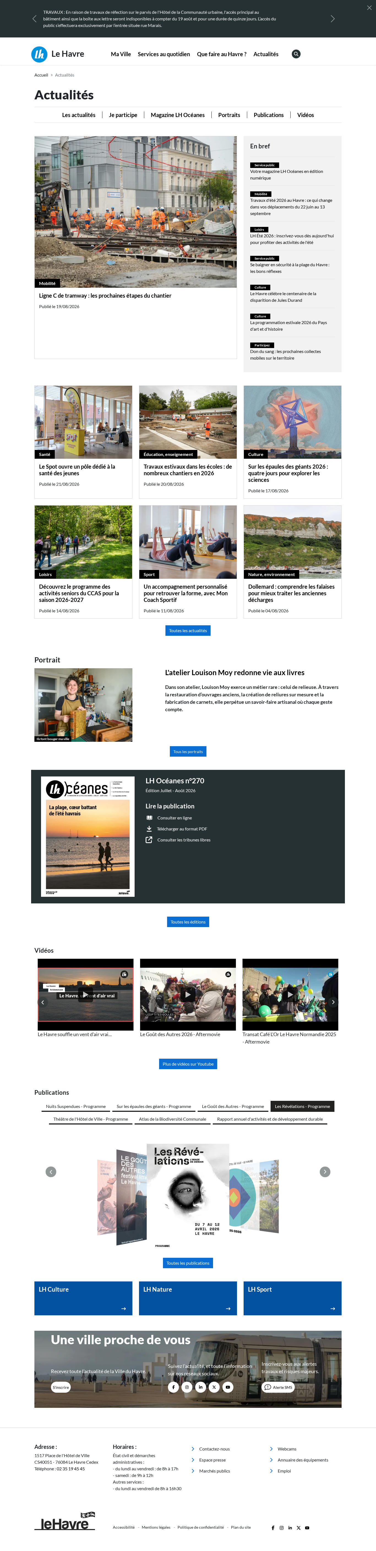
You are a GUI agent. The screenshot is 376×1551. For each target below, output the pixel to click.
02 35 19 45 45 (71, 1468)
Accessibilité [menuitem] (124, 1527)
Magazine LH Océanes (178, 115)
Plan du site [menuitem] (241, 1527)
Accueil (41, 74)
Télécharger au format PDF (182, 828)
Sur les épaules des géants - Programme (154, 1106)
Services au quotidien (164, 54)
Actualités (266, 54)
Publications (269, 115)
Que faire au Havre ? (221, 54)
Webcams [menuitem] (286, 1448)
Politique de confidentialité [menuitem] (201, 1527)
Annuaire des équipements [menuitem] (302, 1459)
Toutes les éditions (188, 921)
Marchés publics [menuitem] (214, 1470)
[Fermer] (369, 7)
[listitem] (85, 998)
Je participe (123, 115)
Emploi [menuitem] (284, 1470)
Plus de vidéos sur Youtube (188, 1063)
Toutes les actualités (188, 630)
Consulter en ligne (174, 817)
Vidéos (305, 115)
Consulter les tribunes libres (184, 839)
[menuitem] (121, 54)
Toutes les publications (188, 1262)
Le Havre (67, 53)
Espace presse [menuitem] (212, 1459)
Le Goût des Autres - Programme (233, 1106)
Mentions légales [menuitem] (156, 1527)
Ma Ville (121, 54)
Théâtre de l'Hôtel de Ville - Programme (90, 1118)
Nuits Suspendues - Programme (76, 1106)
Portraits (229, 115)
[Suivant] (332, 18)
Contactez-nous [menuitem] (214, 1448)
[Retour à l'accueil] (70, 1521)
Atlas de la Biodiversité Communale (172, 1118)
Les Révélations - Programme (302, 1106)
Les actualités (79, 115)
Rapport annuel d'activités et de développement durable (270, 1118)
